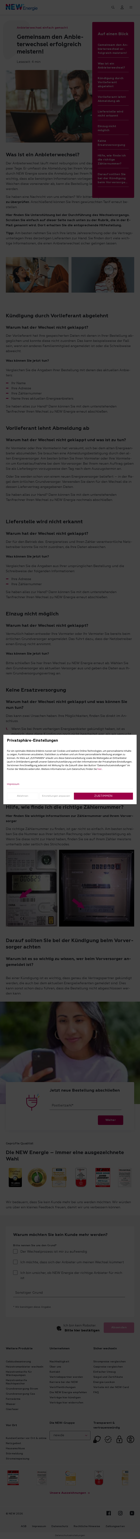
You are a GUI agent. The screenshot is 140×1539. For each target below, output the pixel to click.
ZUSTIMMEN (103, 796)
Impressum (13, 784)
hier (99, 769)
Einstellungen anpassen (56, 796)
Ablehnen (22, 796)
